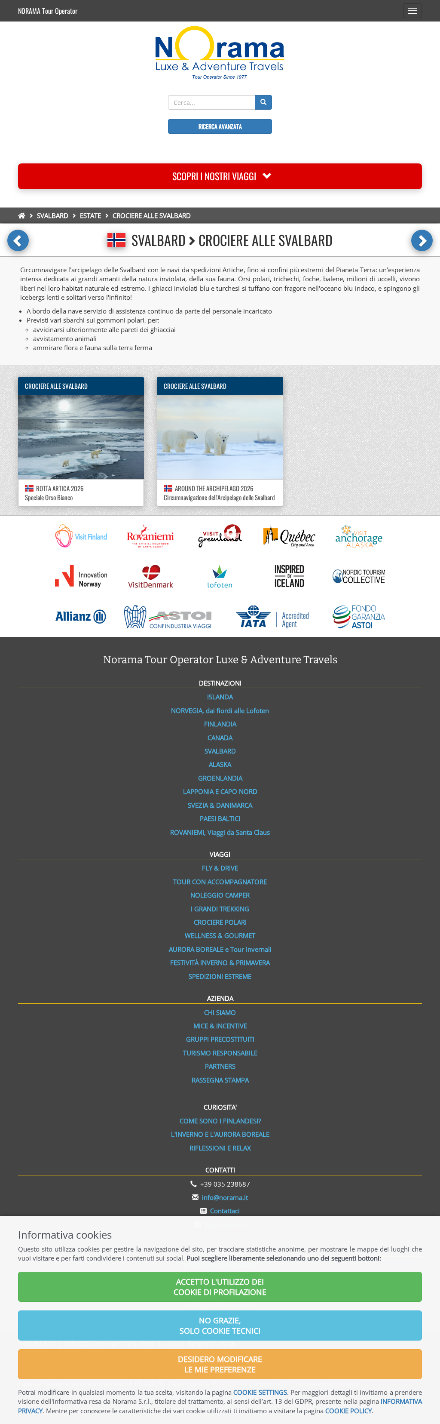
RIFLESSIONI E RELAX (220, 1148)
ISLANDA (220, 696)
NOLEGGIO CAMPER (220, 895)
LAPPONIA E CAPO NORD (220, 791)
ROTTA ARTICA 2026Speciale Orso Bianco (54, 492)
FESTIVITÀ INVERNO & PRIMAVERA (220, 962)
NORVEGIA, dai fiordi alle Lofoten (220, 710)
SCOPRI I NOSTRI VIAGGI (217, 176)
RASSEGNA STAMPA (220, 1080)
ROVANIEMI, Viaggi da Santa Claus (220, 832)
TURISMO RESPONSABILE (220, 1053)
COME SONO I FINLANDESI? (220, 1120)
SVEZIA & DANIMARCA (220, 805)
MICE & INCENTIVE (220, 1025)
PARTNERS (220, 1066)
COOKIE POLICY (348, 1410)
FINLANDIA (220, 724)
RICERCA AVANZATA (220, 126)
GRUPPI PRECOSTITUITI (220, 1039)
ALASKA (220, 764)
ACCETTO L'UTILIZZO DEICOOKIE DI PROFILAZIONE (220, 1286)
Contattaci (225, 1210)
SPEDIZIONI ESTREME (220, 976)
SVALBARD (52, 215)
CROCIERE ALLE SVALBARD (56, 386)
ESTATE (90, 215)
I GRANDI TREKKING (220, 908)
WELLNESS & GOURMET (220, 935)
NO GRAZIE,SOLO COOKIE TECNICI (220, 1325)
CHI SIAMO (220, 1012)
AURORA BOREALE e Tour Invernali (220, 949)
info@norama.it (225, 1197)
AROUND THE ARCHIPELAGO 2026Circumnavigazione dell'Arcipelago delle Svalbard (219, 492)
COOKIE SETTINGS (260, 1392)
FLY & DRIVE (220, 868)
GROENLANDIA (220, 778)
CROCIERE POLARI (220, 922)
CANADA (220, 737)
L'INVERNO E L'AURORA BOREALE (220, 1134)
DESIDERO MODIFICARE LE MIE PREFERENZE (220, 1364)
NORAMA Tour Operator (47, 11)
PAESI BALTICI (220, 818)
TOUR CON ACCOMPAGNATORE (220, 881)
